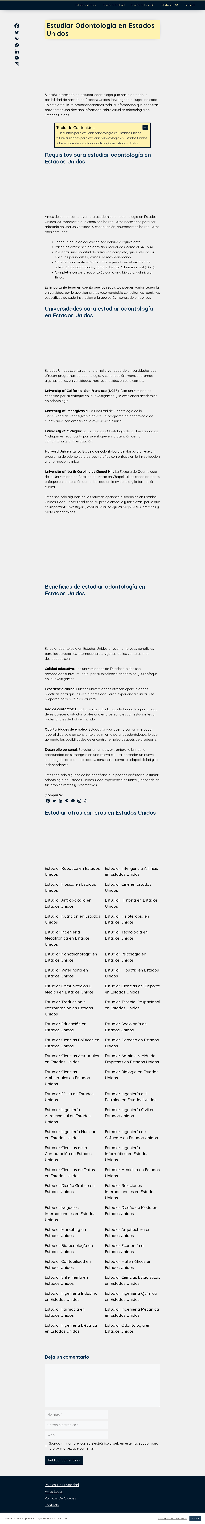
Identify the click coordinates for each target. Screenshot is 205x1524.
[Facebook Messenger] (73, 801)
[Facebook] (48, 801)
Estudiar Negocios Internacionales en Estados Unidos (70, 1213)
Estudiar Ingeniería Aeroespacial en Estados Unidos (67, 1115)
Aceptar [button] (195, 1518)
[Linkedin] (60, 801)
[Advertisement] (102, 63)
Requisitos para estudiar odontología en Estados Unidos (100, 133)
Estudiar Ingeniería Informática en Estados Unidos (126, 1153)
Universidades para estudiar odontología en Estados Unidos (103, 138)
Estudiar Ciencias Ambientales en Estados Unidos (67, 1077)
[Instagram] (79, 801)
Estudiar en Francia (86, 5)
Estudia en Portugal (114, 5)
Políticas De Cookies (60, 1498)
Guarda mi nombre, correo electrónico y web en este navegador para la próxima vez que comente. (103, 1446)
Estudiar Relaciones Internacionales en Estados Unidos (130, 1191)
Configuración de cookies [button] (172, 1518)
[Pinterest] (67, 801)
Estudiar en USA (169, 5)
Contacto (52, 1505)
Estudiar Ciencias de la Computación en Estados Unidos (68, 1153)
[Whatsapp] (85, 801)
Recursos (190, 5)
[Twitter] (54, 801)
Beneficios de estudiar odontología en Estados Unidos (99, 143)
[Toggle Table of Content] (143, 127)
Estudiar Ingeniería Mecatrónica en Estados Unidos (67, 938)
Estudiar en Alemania (142, 5)
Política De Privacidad (62, 1485)
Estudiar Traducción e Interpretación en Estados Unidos (69, 1007)
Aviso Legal (54, 1491)
